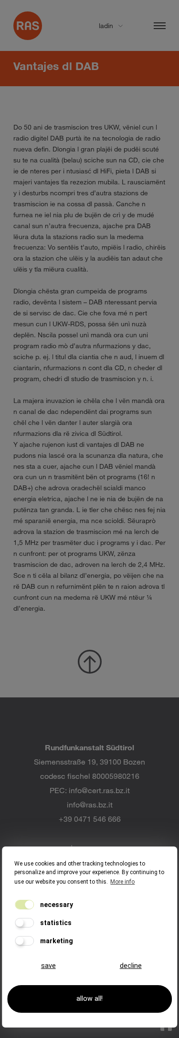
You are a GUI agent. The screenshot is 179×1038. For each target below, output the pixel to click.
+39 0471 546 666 (90, 818)
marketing (56, 941)
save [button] (48, 966)
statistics (55, 923)
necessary (56, 904)
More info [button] (122, 881)
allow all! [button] (89, 999)
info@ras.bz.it (90, 804)
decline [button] (131, 966)
